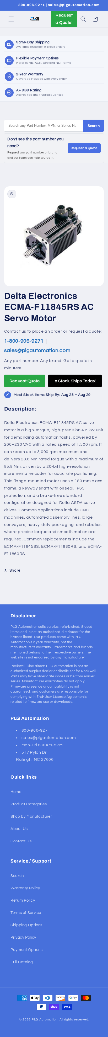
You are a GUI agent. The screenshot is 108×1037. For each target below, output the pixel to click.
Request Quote (24, 381)
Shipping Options (26, 925)
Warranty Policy (25, 888)
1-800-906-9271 (24, 341)
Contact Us (20, 841)
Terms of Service (25, 913)
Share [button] (14, 570)
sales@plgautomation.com (37, 350)
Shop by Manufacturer (31, 816)
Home (15, 792)
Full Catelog (21, 962)
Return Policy (22, 900)
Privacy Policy (23, 937)
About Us (19, 829)
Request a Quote (84, 148)
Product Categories (28, 804)
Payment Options (26, 950)
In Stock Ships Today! (74, 381)
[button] (11, 19)
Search (94, 126)
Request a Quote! (64, 19)
